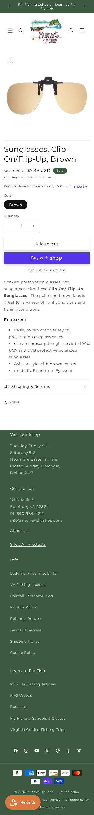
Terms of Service (26, 630)
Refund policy (68, 792)
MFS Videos (21, 695)
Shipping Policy (25, 641)
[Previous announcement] (9, 6)
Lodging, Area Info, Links (33, 573)
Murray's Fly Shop (40, 792)
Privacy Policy (23, 607)
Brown (15, 204)
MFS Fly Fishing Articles (33, 684)
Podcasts (18, 706)
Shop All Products (28, 544)
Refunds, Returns (26, 618)
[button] (10, 30)
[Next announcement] (84, 6)
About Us (19, 530)
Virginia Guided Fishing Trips (37, 729)
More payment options (47, 270)
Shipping (10, 177)
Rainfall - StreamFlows (31, 596)
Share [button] (14, 402)
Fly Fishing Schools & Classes (37, 718)
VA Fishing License (28, 584)
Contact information (49, 807)
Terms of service (48, 799)
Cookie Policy (23, 652)
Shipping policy (77, 799)
